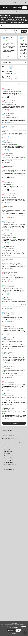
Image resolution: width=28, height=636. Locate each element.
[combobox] (14, 26)
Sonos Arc (11, 433)
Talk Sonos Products (8, 462)
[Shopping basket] (25, 2)
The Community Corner (9, 469)
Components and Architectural (10, 455)
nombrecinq (6, 366)
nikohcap (6, 259)
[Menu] (2, 2)
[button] (14, 633)
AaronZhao (6, 126)
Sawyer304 (6, 181)
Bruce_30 (6, 166)
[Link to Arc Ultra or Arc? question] (3, 66)
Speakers (6, 447)
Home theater (7, 449)
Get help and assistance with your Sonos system (12, 11)
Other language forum (8, 467)
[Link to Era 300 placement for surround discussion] (3, 77)
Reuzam (6, 233)
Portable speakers (8, 451)
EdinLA (5, 140)
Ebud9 (5, 297)
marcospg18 (6, 246)
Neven (13, 68)
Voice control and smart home (10, 464)
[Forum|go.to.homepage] (11, 8)
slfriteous (6, 88)
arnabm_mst (6, 113)
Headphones (7, 453)
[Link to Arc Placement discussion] (3, 71)
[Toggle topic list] (25, 62)
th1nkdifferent (7, 285)
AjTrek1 (14, 73)
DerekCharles (7, 100)
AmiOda (5, 393)
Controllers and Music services (10, 458)
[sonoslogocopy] (14, 2)
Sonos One (5, 435)
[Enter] (1, 26)
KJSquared (6, 325)
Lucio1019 (6, 352)
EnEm (5, 206)
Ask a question (7, 445)
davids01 (6, 312)
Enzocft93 (6, 408)
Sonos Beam (17, 433)
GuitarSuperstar (9, 37)
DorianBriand (15, 78)
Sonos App (5, 433)
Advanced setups (7, 460)
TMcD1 (5, 153)
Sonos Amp (11, 435)
